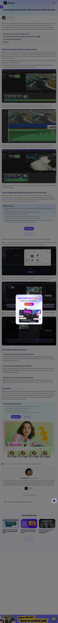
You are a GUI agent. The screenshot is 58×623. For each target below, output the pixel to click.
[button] (28, 323)
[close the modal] (41, 296)
